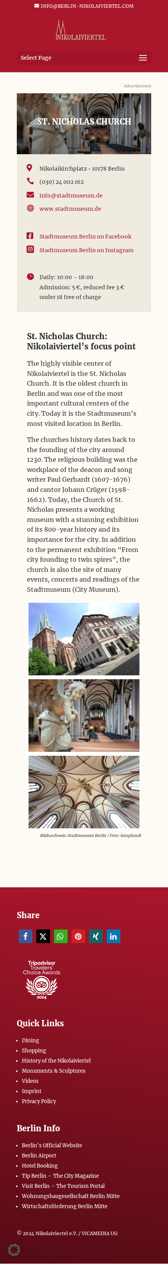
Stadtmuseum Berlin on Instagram (86, 250)
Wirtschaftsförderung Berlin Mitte (64, 1206)
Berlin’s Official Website (52, 1145)
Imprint (31, 1091)
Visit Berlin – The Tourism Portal (63, 1186)
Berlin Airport (39, 1155)
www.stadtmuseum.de (70, 208)
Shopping (34, 1050)
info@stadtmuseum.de (71, 195)
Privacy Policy (39, 1101)
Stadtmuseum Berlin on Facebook (85, 236)
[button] (25, 936)
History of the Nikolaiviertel (56, 1060)
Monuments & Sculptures (54, 1071)
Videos (30, 1081)
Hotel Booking (40, 1166)
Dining (30, 1040)
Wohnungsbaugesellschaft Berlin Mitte (71, 1196)
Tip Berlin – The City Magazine (60, 1176)
